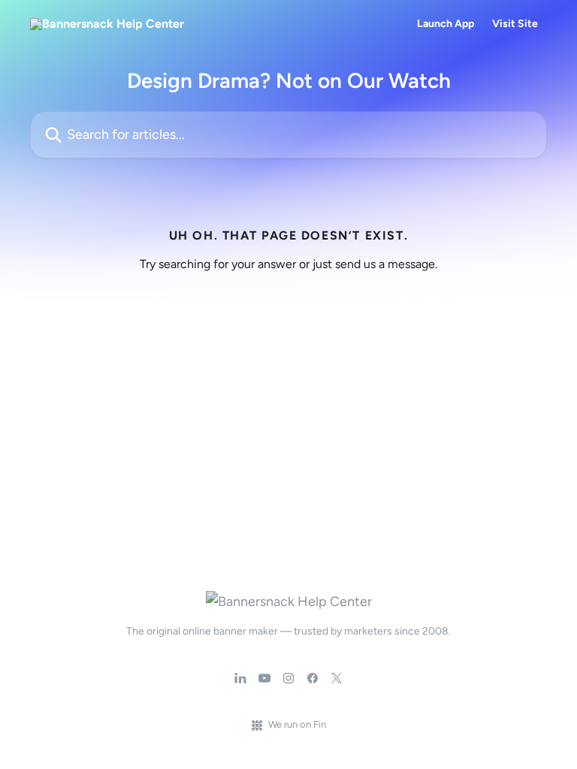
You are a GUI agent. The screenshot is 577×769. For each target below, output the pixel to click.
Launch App (445, 24)
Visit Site (515, 24)
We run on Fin (297, 724)
